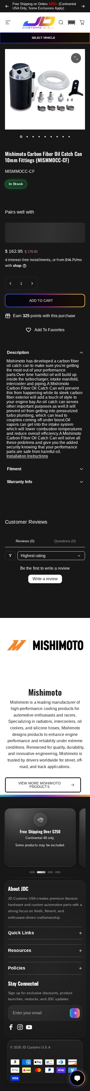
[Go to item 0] (21, 137)
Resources (19, 950)
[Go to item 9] (69, 137)
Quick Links (21, 932)
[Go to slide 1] (32, 872)
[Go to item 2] (27, 137)
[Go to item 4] (39, 137)
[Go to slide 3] (50, 872)
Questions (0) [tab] (65, 541)
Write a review (45, 579)
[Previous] (7, 6)
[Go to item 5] (45, 137)
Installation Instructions (27, 456)
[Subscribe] (75, 1013)
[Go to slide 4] (57, 872)
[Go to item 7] (57, 137)
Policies (16, 968)
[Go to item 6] (51, 137)
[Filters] (10, 555)
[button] (71, 22)
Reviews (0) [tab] (25, 541)
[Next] (83, 6)
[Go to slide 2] (41, 872)
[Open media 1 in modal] (76, 58)
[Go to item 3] (33, 137)
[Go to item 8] (63, 137)
